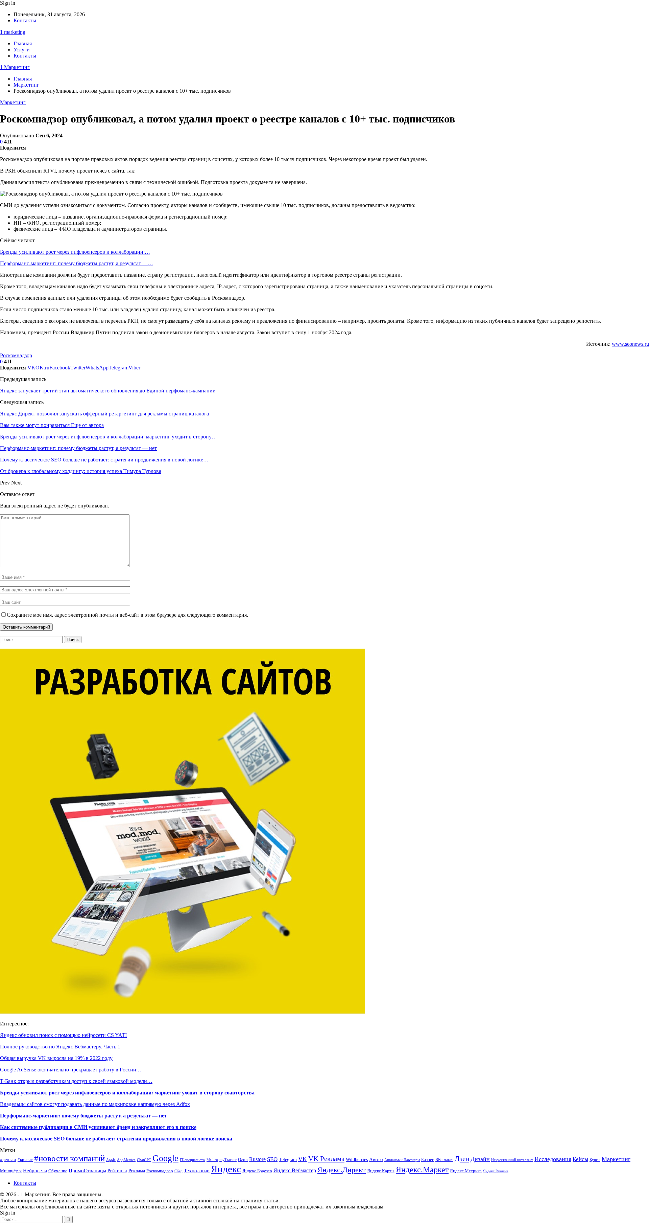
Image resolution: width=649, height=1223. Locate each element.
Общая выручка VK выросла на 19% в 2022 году (56, 1058)
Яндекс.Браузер (257, 1171)
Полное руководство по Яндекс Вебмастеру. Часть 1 (60, 1046)
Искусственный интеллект (512, 1160)
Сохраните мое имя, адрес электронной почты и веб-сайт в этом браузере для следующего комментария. (127, 615)
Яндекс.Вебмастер (294, 1170)
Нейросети (35, 1170)
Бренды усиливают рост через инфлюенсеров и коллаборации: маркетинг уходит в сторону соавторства (127, 1092)
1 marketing (12, 32)
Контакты (25, 20)
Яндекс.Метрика (466, 1170)
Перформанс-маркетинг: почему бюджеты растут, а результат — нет (83, 1115)
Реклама (136, 1170)
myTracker (228, 1160)
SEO (272, 1159)
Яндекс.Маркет (422, 1169)
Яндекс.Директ (341, 1169)
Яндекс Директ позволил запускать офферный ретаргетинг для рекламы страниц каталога (104, 413)
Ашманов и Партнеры (402, 1160)
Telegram (288, 1159)
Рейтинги (117, 1170)
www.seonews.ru (630, 344)
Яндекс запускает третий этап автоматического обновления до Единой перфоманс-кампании (108, 390)
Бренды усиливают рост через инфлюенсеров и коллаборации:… (75, 252)
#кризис (25, 1159)
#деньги (8, 1159)
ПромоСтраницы (87, 1170)
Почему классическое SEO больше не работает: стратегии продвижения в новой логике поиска (116, 1138)
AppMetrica (126, 1160)
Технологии (197, 1170)
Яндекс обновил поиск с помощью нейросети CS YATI (63, 1035)
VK (302, 1159)
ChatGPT (144, 1160)
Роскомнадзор (16, 355)
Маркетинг (13, 102)
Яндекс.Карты (380, 1171)
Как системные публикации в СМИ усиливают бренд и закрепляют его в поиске (98, 1127)
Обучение (57, 1171)
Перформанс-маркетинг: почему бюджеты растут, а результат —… (76, 263)
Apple (111, 1160)
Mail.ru (212, 1160)
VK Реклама (326, 1159)
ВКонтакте (444, 1160)
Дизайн (480, 1159)
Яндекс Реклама (495, 1171)
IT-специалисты (192, 1160)
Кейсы (580, 1159)
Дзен (462, 1159)
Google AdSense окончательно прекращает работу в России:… (71, 1069)
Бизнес (427, 1159)
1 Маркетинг (15, 67)
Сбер (178, 1171)
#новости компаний (69, 1158)
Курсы (595, 1160)
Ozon (243, 1159)
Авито (376, 1159)
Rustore (257, 1159)
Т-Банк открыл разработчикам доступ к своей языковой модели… (76, 1081)
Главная (23, 43)
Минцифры (11, 1170)
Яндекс (226, 1168)
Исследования (552, 1159)
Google (165, 1158)
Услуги (22, 49)
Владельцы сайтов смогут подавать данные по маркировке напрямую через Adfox (95, 1104)
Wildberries (357, 1159)
